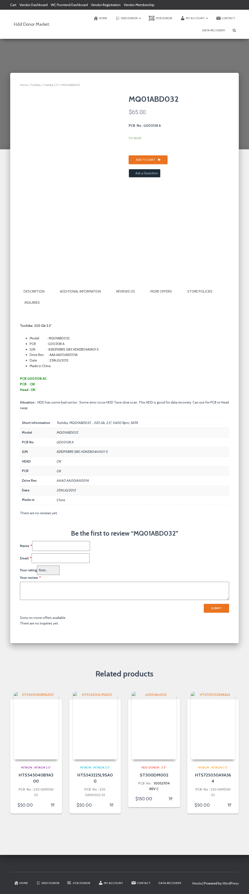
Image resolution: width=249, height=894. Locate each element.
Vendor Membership (139, 5)
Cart (13, 5)
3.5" (163, 767)
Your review (30, 577)
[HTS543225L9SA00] (95, 725)
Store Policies (200, 291)
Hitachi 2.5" (42, 767)
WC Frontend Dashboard (69, 5)
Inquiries (32, 302)
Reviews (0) (125, 291)
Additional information (80, 291)
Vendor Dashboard (33, 5)
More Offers (161, 291)
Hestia (197, 883)
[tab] (37, 291)
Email (26, 558)
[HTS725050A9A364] (213, 725)
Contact (228, 18)
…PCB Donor (163, 18)
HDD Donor (129, 18)
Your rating (28, 570)
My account (195, 18)
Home (103, 18)
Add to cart (145, 159)
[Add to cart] (52, 805)
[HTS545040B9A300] (36, 725)
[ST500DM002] (154, 725)
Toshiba (35, 85)
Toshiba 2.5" (51, 85)
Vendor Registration (106, 5)
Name (26, 546)
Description (34, 291)
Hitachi (26, 767)
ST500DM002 (154, 775)
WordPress (230, 883)
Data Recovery (213, 30)
